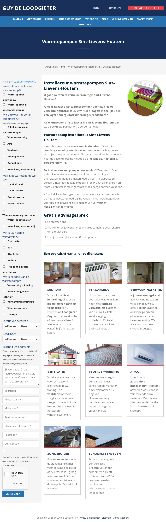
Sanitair (18, 19)
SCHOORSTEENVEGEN (105, 454)
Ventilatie (91, 19)
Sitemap (106, 517)
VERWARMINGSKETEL (146, 290)
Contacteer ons (121, 517)
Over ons (115, 8)
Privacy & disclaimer (89, 517)
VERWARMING (99, 290)
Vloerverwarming (123, 19)
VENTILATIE (56, 372)
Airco (105, 19)
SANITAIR (54, 290)
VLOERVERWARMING (104, 372)
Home (97, 8)
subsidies (49, 207)
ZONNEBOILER (58, 454)
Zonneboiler (83, 24)
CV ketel (50, 19)
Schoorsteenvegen (70, 19)
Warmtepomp (145, 19)
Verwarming (34, 19)
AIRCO (134, 372)
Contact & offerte (145, 8)
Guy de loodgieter (29, 8)
